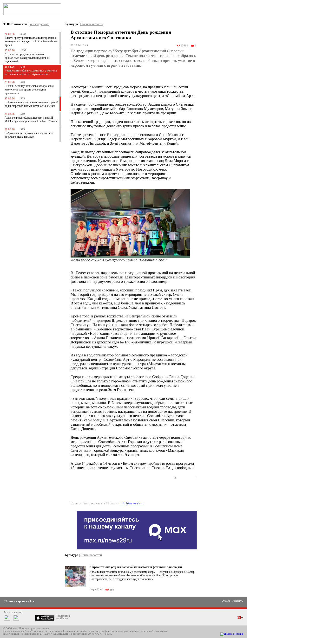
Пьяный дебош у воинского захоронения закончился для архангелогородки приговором (29, 89)
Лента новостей (91, 555)
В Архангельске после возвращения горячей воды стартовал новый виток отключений (31, 104)
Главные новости (91, 24)
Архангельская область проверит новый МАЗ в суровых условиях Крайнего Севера (31, 119)
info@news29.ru (132, 503)
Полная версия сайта (19, 601)
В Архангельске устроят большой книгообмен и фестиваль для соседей (135, 567)
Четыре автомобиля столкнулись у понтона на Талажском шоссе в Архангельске (31, 72)
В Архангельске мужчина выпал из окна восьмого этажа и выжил (29, 134)
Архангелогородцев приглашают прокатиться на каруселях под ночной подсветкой (27, 57)
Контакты (237, 600)
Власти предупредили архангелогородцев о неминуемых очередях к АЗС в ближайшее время (31, 41)
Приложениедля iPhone (63, 617)
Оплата (226, 600)
